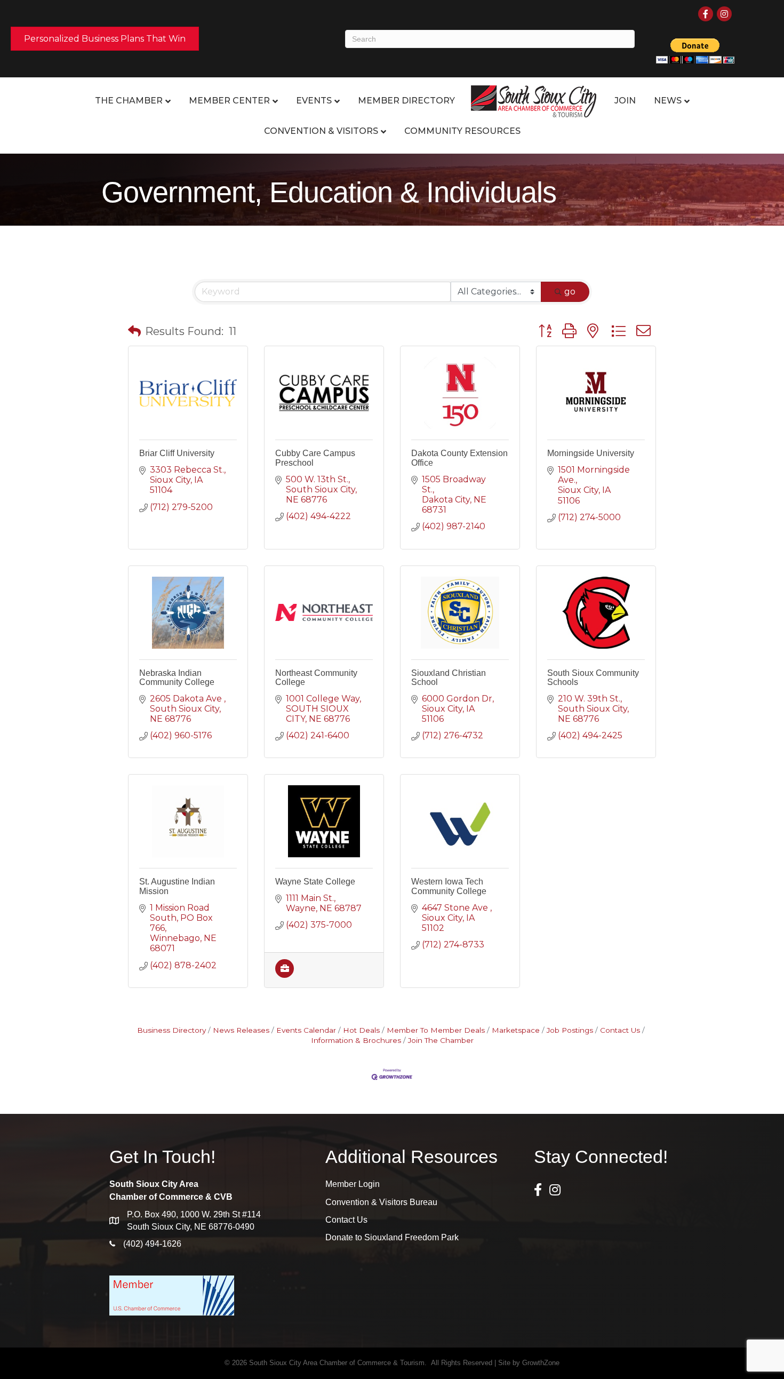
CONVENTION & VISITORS (321, 131)
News (668, 100)
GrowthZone (540, 1363)
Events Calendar (306, 1030)
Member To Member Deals (436, 1030)
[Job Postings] (284, 975)
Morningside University (590, 453)
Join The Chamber (441, 1040)
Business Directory (171, 1030)
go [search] (569, 291)
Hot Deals (361, 1030)
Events (314, 100)
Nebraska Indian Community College (176, 677)
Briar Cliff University (176, 453)
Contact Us (620, 1030)
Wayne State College (315, 881)
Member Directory (406, 100)
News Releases (241, 1030)
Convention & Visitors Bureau (381, 1202)
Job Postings (570, 1030)
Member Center (229, 100)
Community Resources (462, 131)
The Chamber (129, 100)
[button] (134, 331)
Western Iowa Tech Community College (448, 886)
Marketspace (516, 1030)
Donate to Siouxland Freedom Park (392, 1237)
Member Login (352, 1184)
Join (625, 100)
